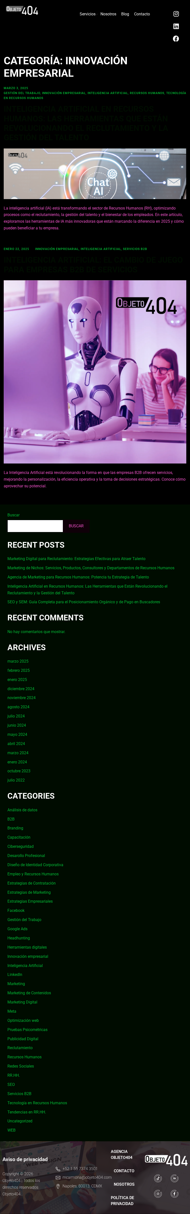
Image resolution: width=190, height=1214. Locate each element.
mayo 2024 (17, 734)
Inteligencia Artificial (108, 93)
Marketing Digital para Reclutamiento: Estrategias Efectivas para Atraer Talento (76, 558)
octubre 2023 (18, 771)
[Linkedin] (176, 26)
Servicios (87, 14)
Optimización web (23, 1020)
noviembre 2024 (21, 697)
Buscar (13, 515)
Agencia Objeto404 (121, 1154)
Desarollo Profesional (26, 855)
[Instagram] (176, 13)
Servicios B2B (135, 249)
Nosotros (108, 14)
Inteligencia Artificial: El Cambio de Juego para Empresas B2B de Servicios (93, 264)
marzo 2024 (17, 752)
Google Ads (17, 929)
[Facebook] (176, 38)
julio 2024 (16, 716)
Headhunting (18, 938)
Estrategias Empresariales (30, 901)
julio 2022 (16, 780)
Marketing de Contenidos (29, 993)
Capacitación (18, 837)
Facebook (15, 910)
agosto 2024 (18, 707)
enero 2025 (17, 679)
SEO (11, 1084)
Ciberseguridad (20, 846)
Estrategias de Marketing (29, 892)
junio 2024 (16, 725)
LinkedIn (14, 974)
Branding (15, 828)
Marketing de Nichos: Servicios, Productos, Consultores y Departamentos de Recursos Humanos (90, 568)
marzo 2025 (17, 661)
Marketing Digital (22, 1002)
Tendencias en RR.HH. (26, 1112)
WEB (11, 1130)
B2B (11, 819)
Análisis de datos (22, 810)
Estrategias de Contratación (31, 883)
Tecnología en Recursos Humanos (37, 1103)
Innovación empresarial (64, 93)
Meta (11, 1011)
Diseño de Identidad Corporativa (35, 864)
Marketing (16, 983)
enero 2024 (17, 762)
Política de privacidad (122, 1200)
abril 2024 (16, 743)
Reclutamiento (20, 1047)
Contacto (142, 14)
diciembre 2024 (20, 688)
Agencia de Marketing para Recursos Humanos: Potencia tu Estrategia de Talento (78, 577)
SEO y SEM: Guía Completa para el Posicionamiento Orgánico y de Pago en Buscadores (83, 602)
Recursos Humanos (147, 93)
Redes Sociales (20, 1066)
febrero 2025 (18, 670)
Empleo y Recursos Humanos (33, 874)
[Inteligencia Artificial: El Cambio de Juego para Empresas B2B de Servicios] (95, 371)
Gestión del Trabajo (22, 93)
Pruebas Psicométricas (27, 1029)
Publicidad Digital (22, 1038)
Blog (125, 14)
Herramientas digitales (27, 947)
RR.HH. (13, 1075)
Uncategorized (19, 1121)
